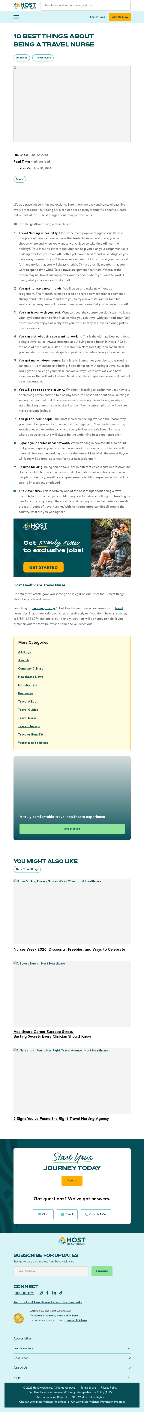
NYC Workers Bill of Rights (88, 1397)
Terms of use (88, 1388)
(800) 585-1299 (24, 1293)
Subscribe (102, 1271)
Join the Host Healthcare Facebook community (48, 1302)
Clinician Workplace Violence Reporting (43, 1402)
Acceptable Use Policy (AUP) (94, 1392)
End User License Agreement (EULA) (50, 1392)
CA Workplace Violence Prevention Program (98, 1402)
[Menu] (16, 17)
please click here (76, 1320)
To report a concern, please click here (54, 1315)
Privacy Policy (109, 1388)
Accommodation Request (51, 1397)
